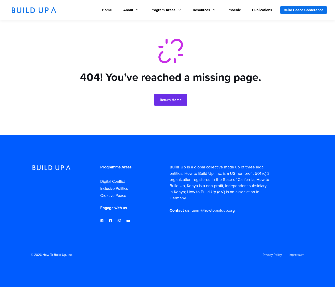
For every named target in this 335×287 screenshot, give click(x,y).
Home (107, 10)
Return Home (171, 99)
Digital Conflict (112, 181)
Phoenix (234, 10)
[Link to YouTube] (110, 220)
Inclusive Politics (114, 188)
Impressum (296, 254)
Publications (262, 10)
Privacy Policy (272, 254)
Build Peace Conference (303, 10)
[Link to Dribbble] (101, 220)
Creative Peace (113, 195)
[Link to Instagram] (119, 220)
